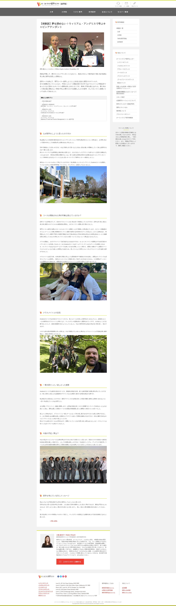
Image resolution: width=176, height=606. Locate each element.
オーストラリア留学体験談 (124, 117)
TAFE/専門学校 (122, 38)
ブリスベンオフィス (123, 76)
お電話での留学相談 (107, 590)
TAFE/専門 (77, 12)
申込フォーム (135, 4)
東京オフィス (121, 83)
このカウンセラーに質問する (72, 562)
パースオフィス (122, 72)
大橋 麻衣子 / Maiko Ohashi (65, 535)
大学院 (64, 12)
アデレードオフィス (123, 69)
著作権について (121, 111)
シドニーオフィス (122, 62)
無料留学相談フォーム (108, 587)
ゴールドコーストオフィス (125, 79)
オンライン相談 (118, 4)
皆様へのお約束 (126, 590)
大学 (51, 12)
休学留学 (92, 12)
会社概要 (124, 587)
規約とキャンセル (121, 107)
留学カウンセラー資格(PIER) (125, 104)
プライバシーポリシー (123, 114)
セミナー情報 (123, 12)
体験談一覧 (119, 28)
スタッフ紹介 (120, 97)
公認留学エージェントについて (126, 100)
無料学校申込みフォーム (108, 592)
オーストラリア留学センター (125, 59)
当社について (107, 12)
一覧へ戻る (53, 521)
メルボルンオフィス (123, 65)
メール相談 (126, 4)
